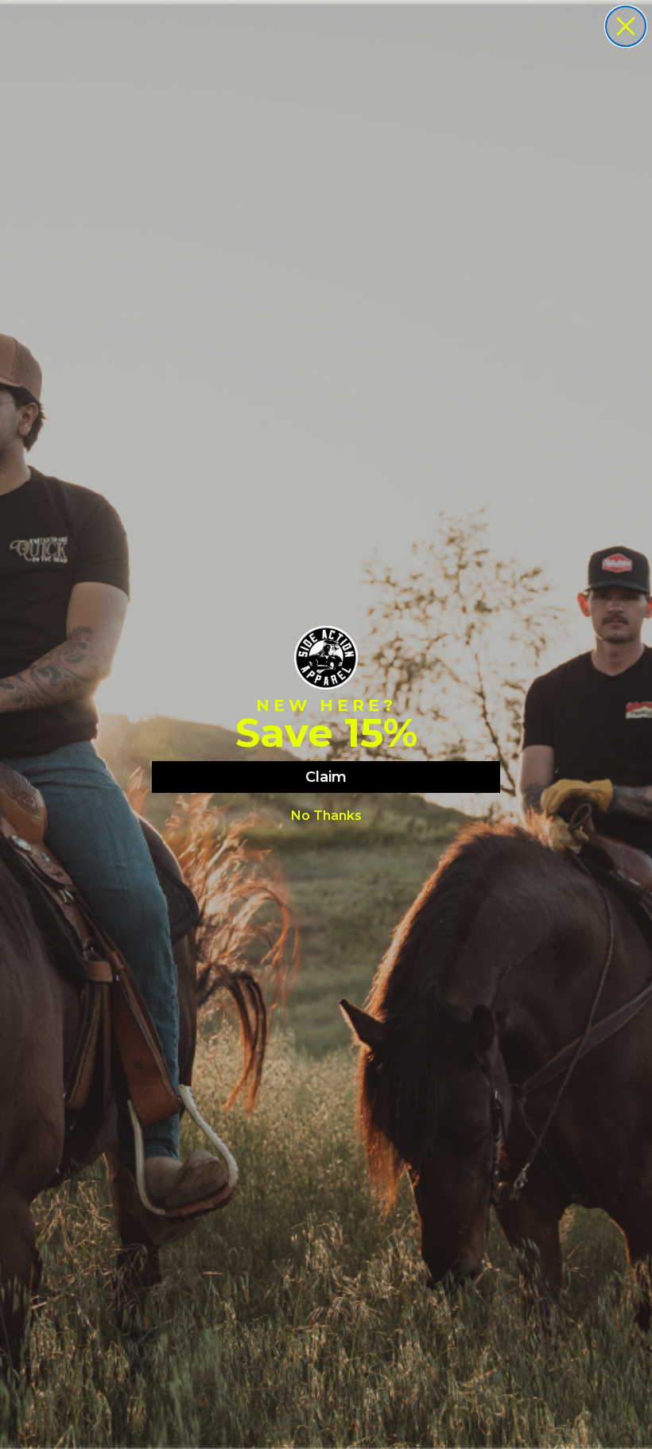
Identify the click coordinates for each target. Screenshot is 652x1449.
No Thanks (326, 815)
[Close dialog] (626, 26)
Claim (326, 777)
